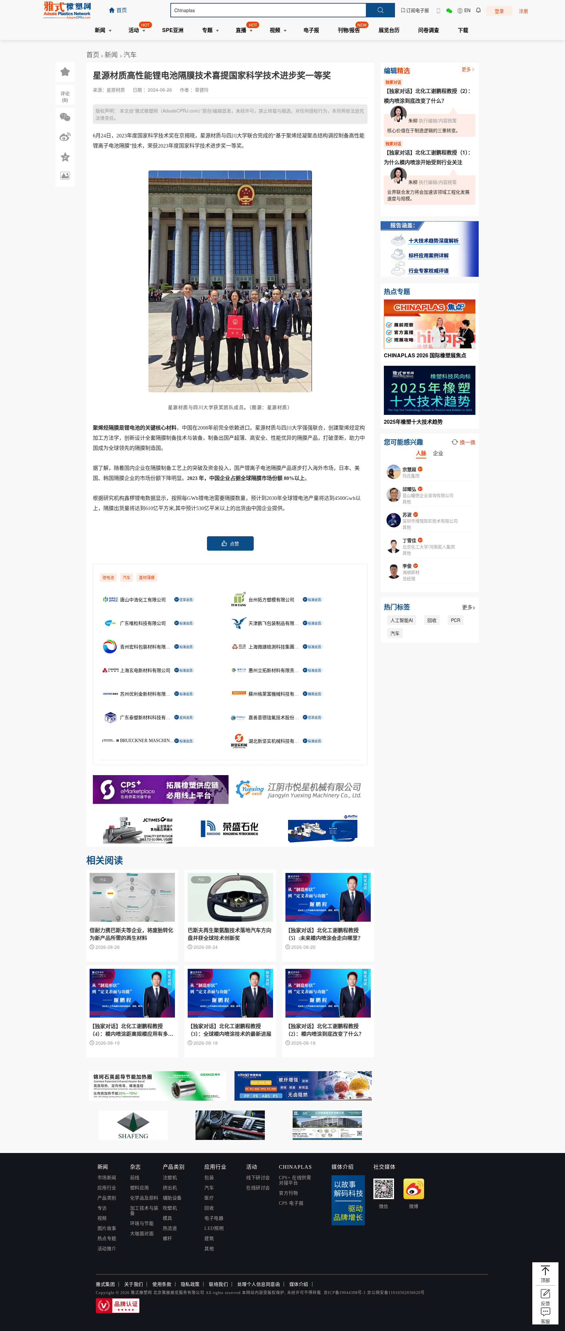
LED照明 (214, 1228)
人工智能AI (401, 620)
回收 (432, 620)
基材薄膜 (147, 578)
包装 (209, 1177)
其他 (209, 1248)
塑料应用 (139, 1187)
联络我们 (218, 1284)
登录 (499, 11)
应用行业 (106, 1187)
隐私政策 (190, 1284)
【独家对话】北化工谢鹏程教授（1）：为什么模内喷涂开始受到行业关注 (428, 157)
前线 (135, 1177)
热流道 (170, 1228)
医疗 (209, 1198)
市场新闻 (106, 1177)
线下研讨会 (258, 1177)
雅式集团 (105, 1284)
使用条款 (161, 1284)
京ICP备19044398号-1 (345, 1292)
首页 (92, 54)
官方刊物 (288, 1193)
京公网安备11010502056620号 (396, 1292)
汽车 (130, 54)
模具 (167, 1218)
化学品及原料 (144, 1198)
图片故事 (106, 1228)
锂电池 (108, 578)
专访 (102, 1208)
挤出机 (170, 1187)
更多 (466, 69)
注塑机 (170, 1177)
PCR (455, 620)
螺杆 (167, 1238)
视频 (102, 1218)
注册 (523, 11)
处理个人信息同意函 (258, 1284)
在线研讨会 (258, 1187)
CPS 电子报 (291, 1203)
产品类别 (106, 1198)
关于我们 (133, 1284)
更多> (468, 607)
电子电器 (213, 1218)
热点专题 (106, 1238)
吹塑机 (170, 1208)
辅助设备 (172, 1198)
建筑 (209, 1238)
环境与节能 (142, 1223)
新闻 (112, 54)
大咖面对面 (142, 1233)
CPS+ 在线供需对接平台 (295, 1180)
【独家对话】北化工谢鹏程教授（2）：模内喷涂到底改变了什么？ (428, 95)
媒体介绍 (298, 1284)
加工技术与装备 (144, 1211)
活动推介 (106, 1248)
